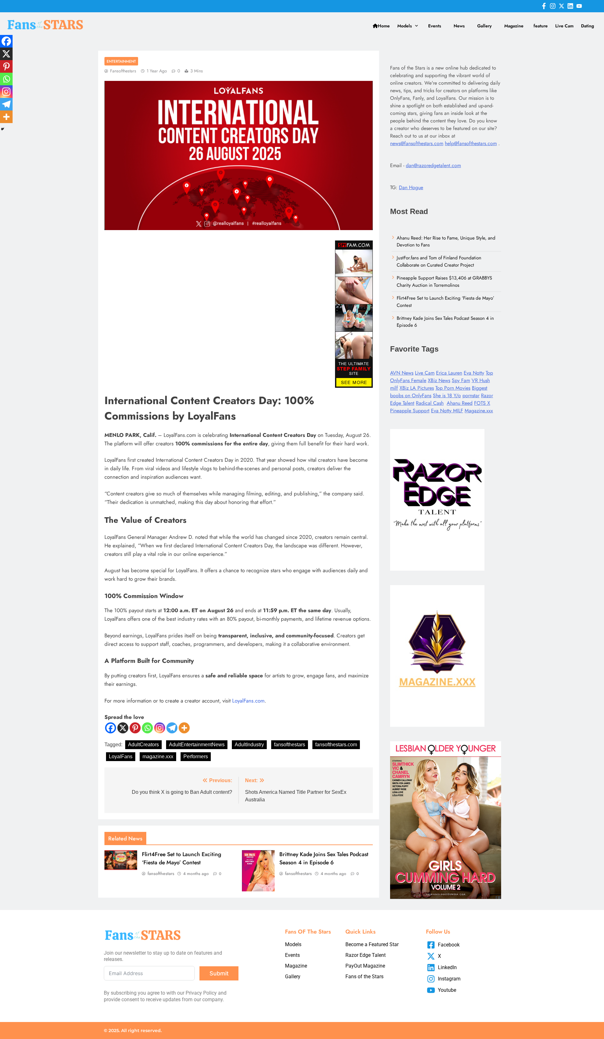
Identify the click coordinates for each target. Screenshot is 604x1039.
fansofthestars (123, 71)
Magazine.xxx (479, 410)
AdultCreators (143, 744)
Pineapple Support (409, 410)
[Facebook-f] (544, 6)
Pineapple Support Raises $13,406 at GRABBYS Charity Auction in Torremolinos (444, 281)
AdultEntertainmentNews (197, 744)
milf (394, 388)
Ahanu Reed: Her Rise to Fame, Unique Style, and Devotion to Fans (446, 241)
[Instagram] (553, 6)
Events (434, 26)
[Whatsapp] (147, 727)
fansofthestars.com (336, 744)
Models (404, 26)
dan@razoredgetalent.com (433, 165)
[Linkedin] (570, 6)
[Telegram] (171, 727)
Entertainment (121, 61)
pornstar (470, 395)
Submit (219, 973)
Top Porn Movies (452, 388)
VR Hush (481, 380)
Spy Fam (461, 380)
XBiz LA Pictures (417, 388)
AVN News (401, 372)
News (459, 26)
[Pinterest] (135, 727)
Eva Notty (474, 372)
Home (384, 26)
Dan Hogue (411, 187)
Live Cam (564, 26)
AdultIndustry (249, 744)
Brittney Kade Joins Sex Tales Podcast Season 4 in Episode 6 (323, 858)
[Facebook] (110, 727)
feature (541, 26)
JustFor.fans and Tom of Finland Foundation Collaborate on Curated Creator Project (439, 261)
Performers (195, 756)
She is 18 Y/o (447, 395)
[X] (122, 727)
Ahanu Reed (460, 403)
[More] (184, 727)
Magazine (513, 26)
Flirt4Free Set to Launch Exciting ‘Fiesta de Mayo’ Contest (181, 858)
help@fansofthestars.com (471, 143)
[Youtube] (579, 6)
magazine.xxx (158, 756)
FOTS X (482, 403)
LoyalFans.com (248, 700)
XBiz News (439, 380)
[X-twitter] (561, 6)
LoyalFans (120, 756)
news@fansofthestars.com (416, 143)
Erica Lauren (449, 372)
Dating (587, 26)
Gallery (484, 26)
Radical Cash (430, 403)
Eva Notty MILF (447, 410)
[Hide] (2, 129)
